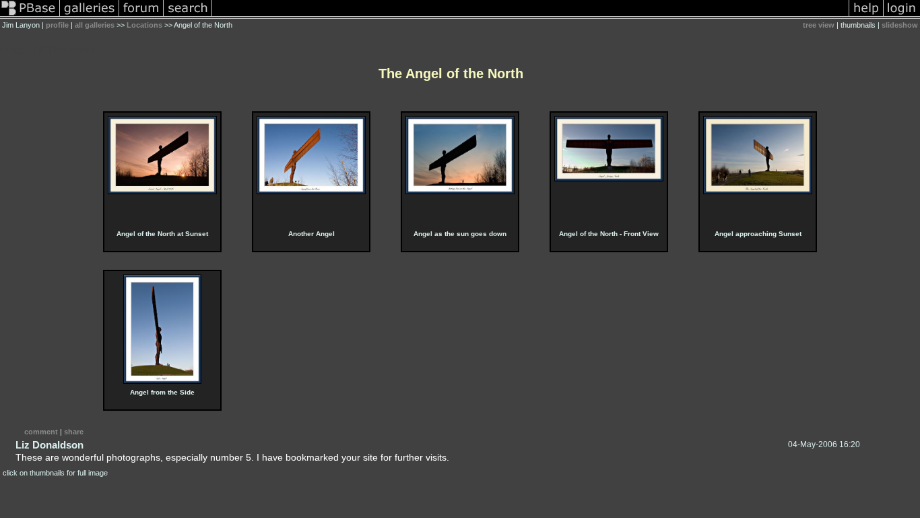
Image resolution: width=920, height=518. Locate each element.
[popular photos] (530, 16)
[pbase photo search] (188, 16)
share (74, 432)
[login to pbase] (902, 16)
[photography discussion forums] (141, 16)
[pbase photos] (30, 16)
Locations (144, 25)
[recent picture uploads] (89, 16)
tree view (818, 25)
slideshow (900, 25)
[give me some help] (866, 16)
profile (57, 25)
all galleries (94, 25)
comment (41, 432)
